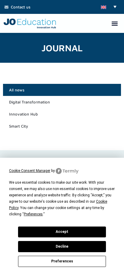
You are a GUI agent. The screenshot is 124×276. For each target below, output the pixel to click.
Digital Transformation (29, 102)
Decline (62, 246)
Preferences (62, 261)
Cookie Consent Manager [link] (29, 171)
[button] (109, 6)
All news (16, 89)
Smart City (18, 126)
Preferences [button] (33, 214)
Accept (62, 232)
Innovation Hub (23, 114)
